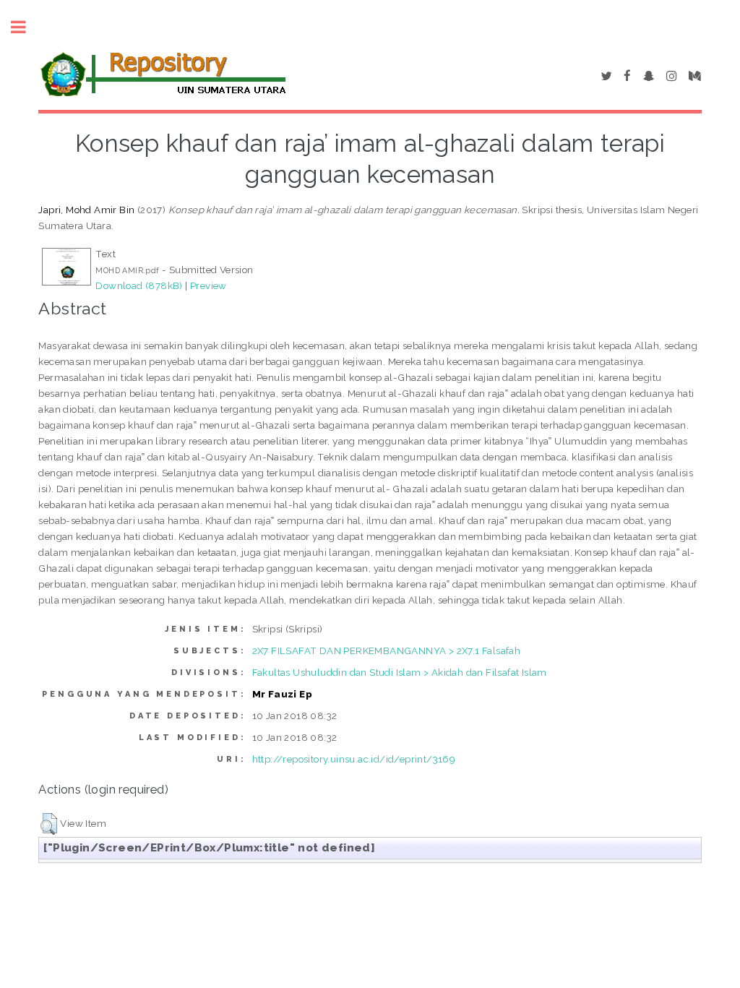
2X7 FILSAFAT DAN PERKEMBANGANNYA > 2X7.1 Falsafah (386, 650)
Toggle (26, 27)
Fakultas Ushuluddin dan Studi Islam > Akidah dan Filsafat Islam (399, 672)
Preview (208, 285)
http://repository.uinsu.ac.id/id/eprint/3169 (354, 759)
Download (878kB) (138, 285)
